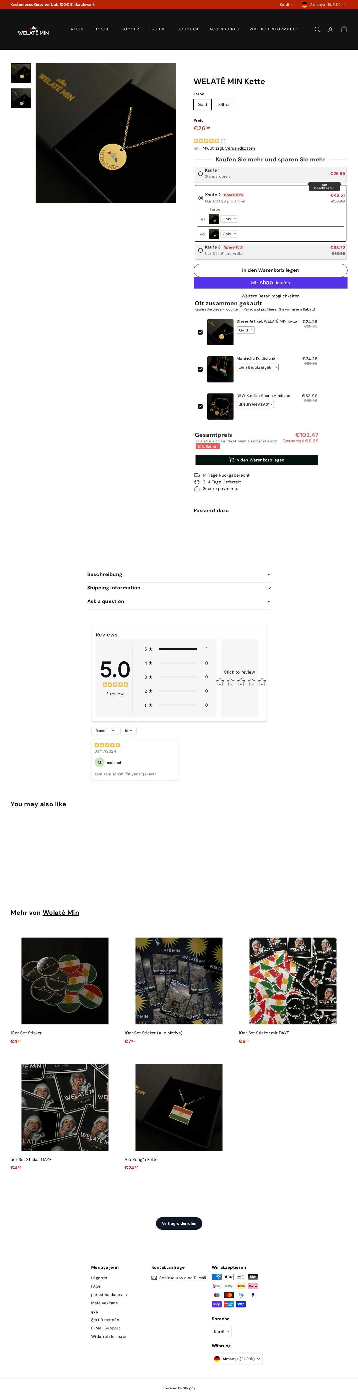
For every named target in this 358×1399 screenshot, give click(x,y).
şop (94, 1311)
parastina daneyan (109, 1294)
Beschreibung (104, 574)
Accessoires (225, 29)
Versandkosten (240, 148)
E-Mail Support (105, 1328)
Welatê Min (61, 913)
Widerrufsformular (274, 29)
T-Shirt (158, 29)
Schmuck (188, 29)
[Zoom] (106, 133)
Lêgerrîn (99, 1277)
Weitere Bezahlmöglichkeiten (271, 296)
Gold (202, 104)
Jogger (131, 29)
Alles (77, 29)
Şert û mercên (105, 1319)
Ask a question (105, 601)
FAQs (96, 1286)
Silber (224, 104)
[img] (206, 141)
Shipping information (114, 587)
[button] (176, 649)
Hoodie (103, 29)
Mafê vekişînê (104, 1303)
